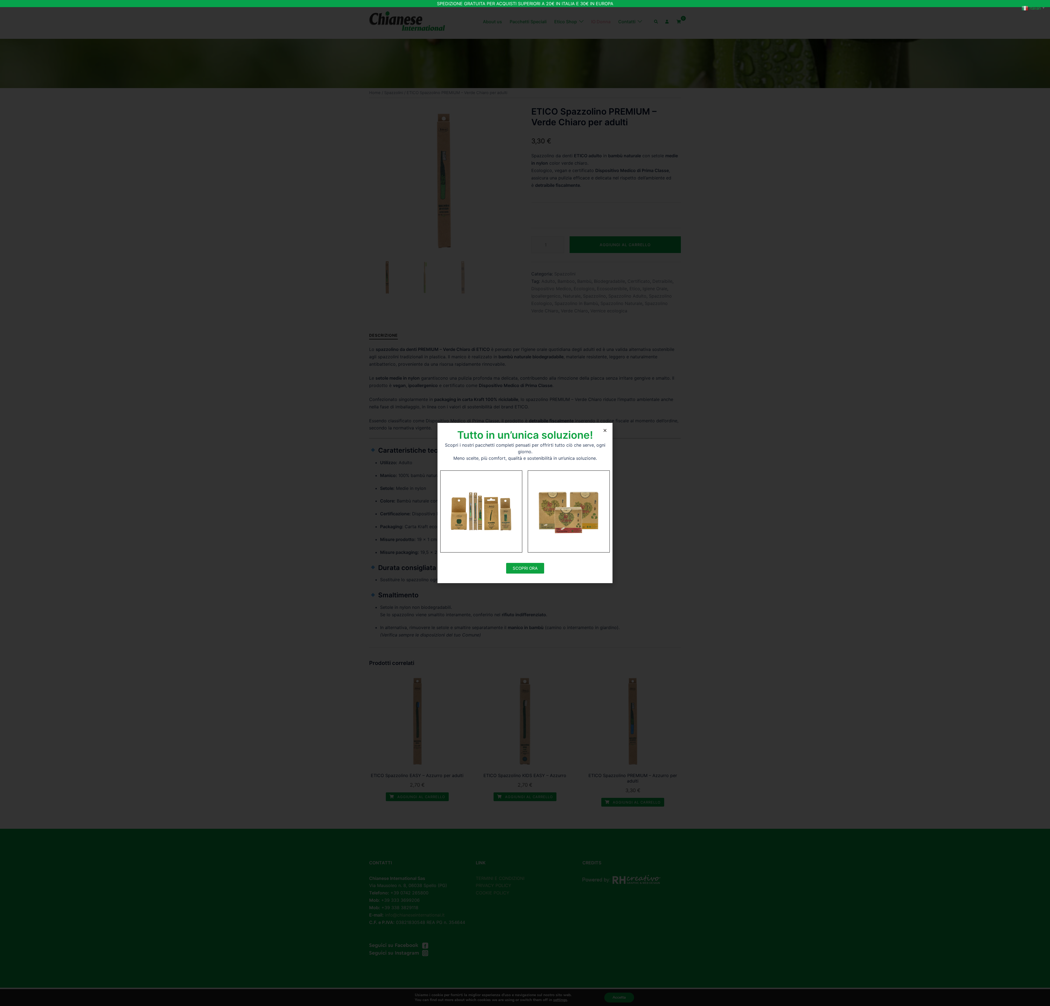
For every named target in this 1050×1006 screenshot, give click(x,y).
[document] (525, 503)
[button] (605, 430)
